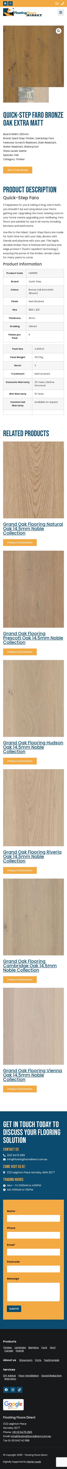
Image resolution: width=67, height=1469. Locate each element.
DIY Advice (9, 1375)
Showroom (25, 1360)
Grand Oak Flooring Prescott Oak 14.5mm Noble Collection (33, 638)
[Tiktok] (19, 1390)
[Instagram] (10, 3)
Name (12, 1211)
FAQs (38, 1360)
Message (13, 1278)
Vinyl (52, 1347)
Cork (44, 1347)
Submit (14, 1309)
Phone (11, 1227)
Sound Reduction (51, 1375)
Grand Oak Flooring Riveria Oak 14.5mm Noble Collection (32, 856)
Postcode (13, 1261)
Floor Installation (28, 1375)
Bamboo (33, 1347)
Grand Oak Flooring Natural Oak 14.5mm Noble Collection (33, 528)
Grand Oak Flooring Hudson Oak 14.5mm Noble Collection (33, 747)
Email (11, 1244)
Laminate (20, 1347)
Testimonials (51, 1360)
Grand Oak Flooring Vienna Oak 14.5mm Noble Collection (32, 1075)
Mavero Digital (6, 1463)
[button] (58, 31)
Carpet (8, 1350)
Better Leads (34, 1461)
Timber (7, 1347)
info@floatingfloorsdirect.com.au (31, 1436)
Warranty (10, 1378)
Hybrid (20, 1350)
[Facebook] (5, 3)
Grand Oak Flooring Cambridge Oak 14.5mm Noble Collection (30, 965)
